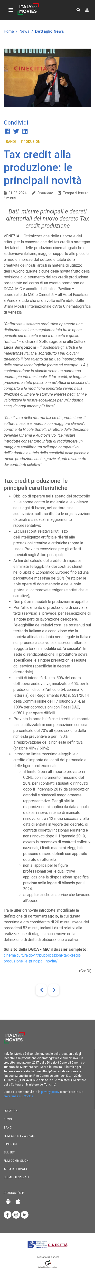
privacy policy (50, 1092)
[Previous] (41, 990)
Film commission (16, 1160)
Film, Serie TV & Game (19, 1136)
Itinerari (10, 1144)
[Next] (53, 990)
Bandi (11, 142)
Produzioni (31, 142)
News (24, 31)
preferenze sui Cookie (18, 1096)
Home (9, 31)
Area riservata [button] (15, 1169)
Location (11, 1111)
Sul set (9, 1152)
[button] (78, 10)
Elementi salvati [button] (16, 1177)
